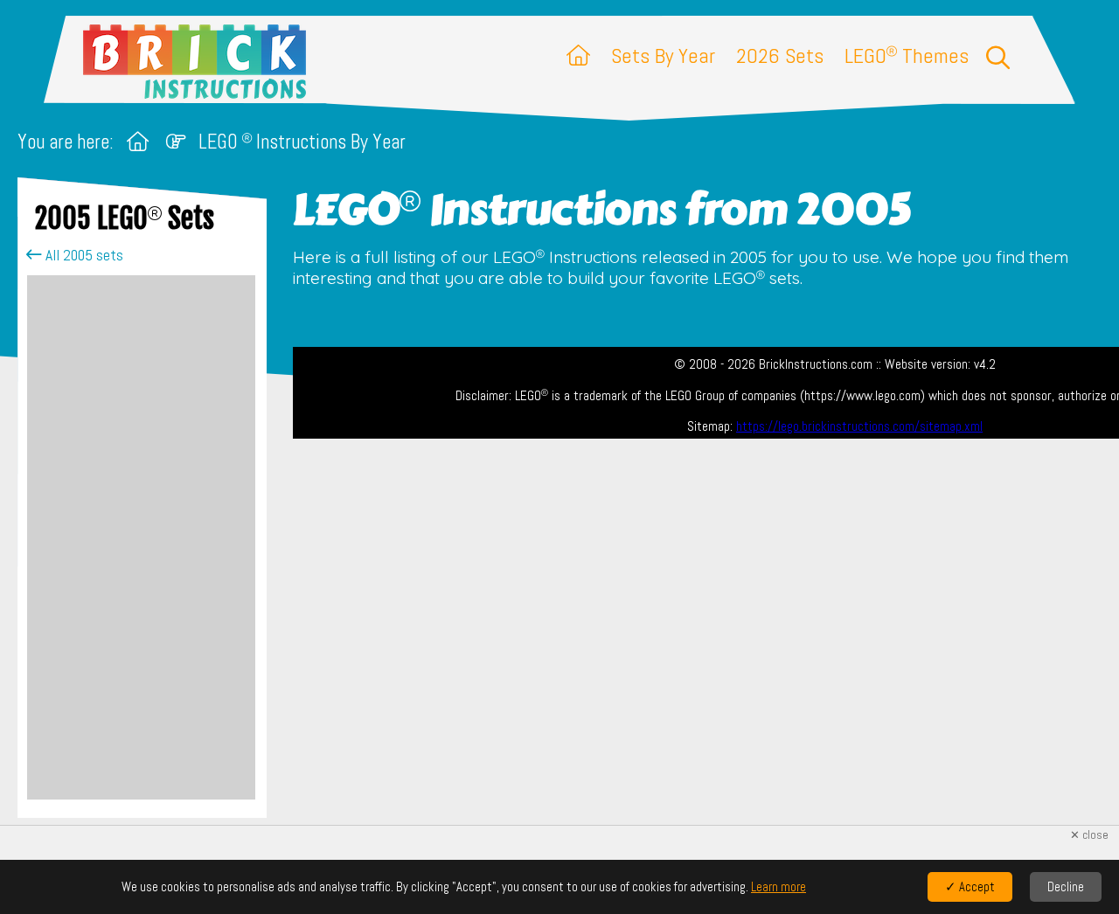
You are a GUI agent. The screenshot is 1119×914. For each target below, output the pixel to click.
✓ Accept (970, 887)
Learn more (778, 887)
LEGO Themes (906, 55)
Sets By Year (663, 55)
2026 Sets (780, 55)
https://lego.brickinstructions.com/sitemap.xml (859, 426)
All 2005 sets (82, 255)
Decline (1065, 887)
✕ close (1089, 835)
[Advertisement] (141, 537)
